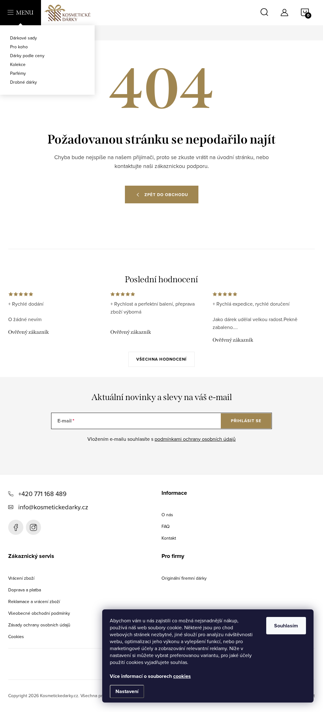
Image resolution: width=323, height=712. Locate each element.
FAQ (166, 526)
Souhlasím (286, 625)
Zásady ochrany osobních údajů (39, 625)
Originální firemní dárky (184, 578)
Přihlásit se (246, 421)
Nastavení (126, 691)
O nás (167, 515)
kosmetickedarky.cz (33, 527)
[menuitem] (47, 37)
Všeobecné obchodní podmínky (39, 613)
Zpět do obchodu (166, 195)
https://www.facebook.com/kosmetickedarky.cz (15, 527)
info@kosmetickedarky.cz (53, 507)
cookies (182, 676)
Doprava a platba (24, 590)
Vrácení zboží (21, 578)
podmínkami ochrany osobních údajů (195, 438)
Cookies (16, 636)
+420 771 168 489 (42, 493)
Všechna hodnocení (161, 359)
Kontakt (169, 538)
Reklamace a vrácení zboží (34, 601)
